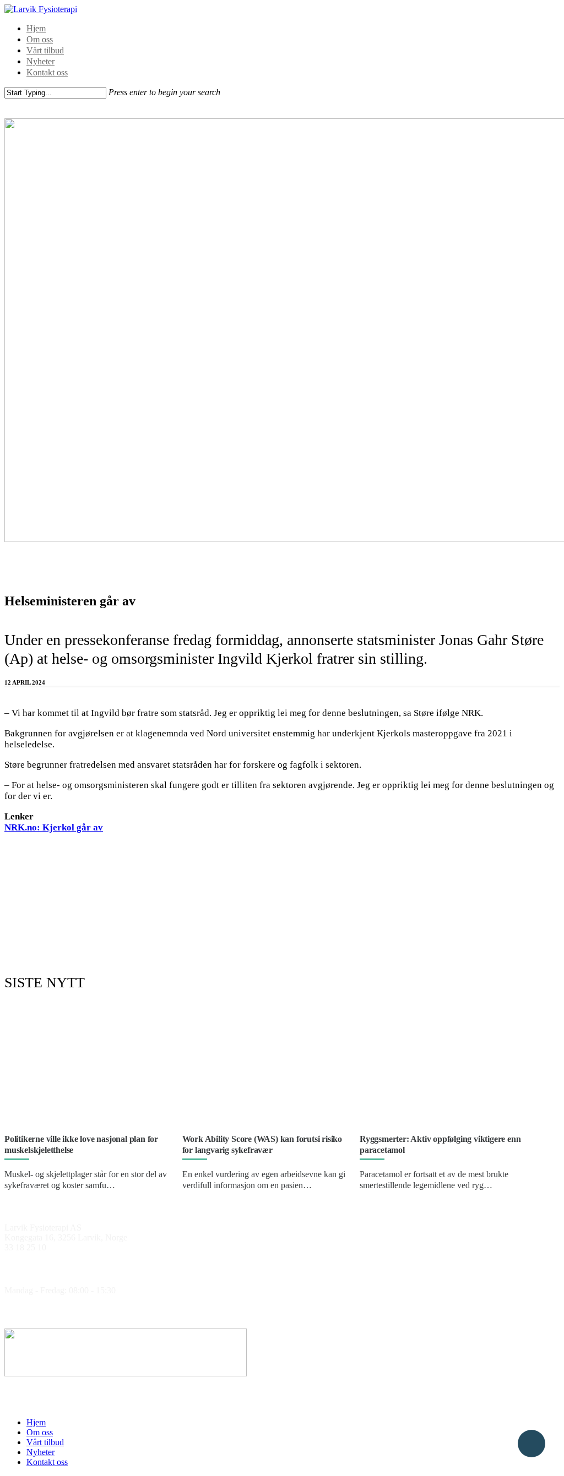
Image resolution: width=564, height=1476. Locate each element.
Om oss (39, 39)
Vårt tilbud (45, 50)
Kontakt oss (47, 72)
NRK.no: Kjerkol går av (53, 827)
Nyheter (40, 61)
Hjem (36, 28)
